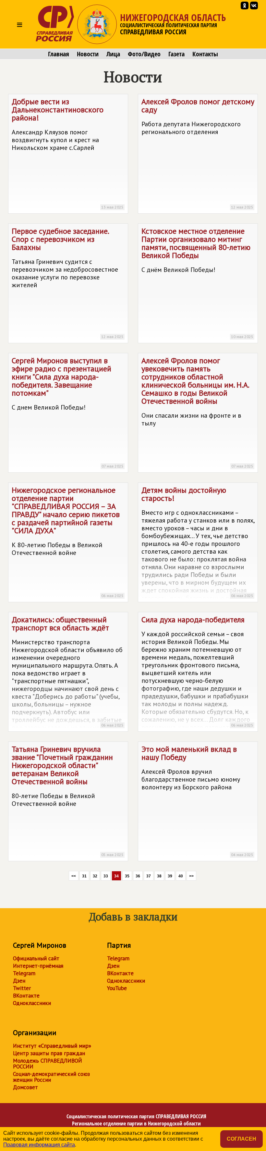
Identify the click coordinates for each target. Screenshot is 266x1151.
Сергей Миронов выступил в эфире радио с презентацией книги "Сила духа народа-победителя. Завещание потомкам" (68, 411)
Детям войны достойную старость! (197, 543)
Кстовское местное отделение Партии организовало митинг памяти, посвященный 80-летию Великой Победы (197, 282)
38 (159, 876)
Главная (58, 54)
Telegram (24, 973)
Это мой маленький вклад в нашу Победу (197, 800)
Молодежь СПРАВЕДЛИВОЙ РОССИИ (47, 1063)
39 (170, 876)
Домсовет (25, 1087)
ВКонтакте (26, 996)
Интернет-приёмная (38, 966)
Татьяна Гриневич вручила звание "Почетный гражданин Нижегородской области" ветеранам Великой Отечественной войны (68, 800)
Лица (113, 54)
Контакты (205, 54)
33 (105, 876)
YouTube (117, 988)
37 (148, 876)
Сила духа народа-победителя (197, 673)
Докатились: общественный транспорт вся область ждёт (68, 673)
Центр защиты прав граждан (49, 1053)
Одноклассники (32, 1003)
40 (180, 876)
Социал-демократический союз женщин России (51, 1077)
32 (95, 876)
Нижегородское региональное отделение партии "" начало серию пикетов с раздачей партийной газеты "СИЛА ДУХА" (68, 541)
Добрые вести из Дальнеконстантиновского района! (68, 152)
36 (138, 876)
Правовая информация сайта (39, 1144)
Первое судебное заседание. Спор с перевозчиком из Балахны (68, 282)
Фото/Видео (144, 54)
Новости (88, 54)
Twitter (22, 988)
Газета (176, 54)
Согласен (241, 1139)
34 (116, 876)
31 (84, 876)
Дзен (19, 981)
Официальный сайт (36, 958)
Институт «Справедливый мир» (52, 1046)
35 (127, 876)
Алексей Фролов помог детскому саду (197, 152)
